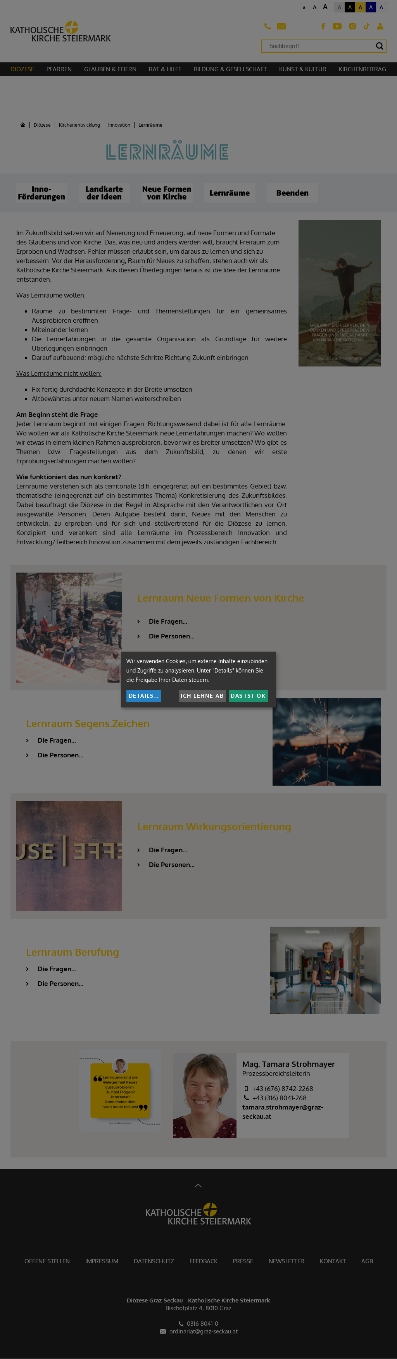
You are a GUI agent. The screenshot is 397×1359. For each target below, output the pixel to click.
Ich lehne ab (202, 695)
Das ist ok (248, 695)
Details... (144, 695)
